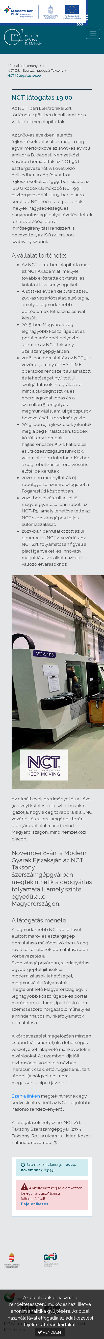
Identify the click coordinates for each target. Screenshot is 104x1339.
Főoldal (13, 66)
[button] (50, 1332)
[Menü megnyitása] (93, 34)
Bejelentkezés (34, 1204)
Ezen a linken (26, 1096)
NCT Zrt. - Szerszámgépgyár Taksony (35, 70)
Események (32, 66)
